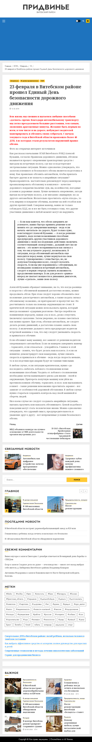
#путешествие (23, 614)
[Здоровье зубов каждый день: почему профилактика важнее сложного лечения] (55, 462)
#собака (71, 614)
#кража (56, 604)
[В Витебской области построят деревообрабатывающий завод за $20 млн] (13, 686)
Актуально (14, 81)
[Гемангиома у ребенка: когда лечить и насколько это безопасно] (54, 686)
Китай (28, 624)
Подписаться (88, 21)
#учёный (71, 619)
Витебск (18, 624)
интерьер (48, 624)
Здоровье (68, 680)
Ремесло (67, 717)
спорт (70, 624)
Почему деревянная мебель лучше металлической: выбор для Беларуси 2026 (72, 727)
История (26, 718)
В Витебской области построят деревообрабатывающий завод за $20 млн (40, 528)
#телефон (36, 619)
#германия (31, 599)
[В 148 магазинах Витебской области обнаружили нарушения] (13, 504)
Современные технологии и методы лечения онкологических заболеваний (44, 650)
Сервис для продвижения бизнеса (22, 655)
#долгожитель (75, 599)
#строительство (12, 619)
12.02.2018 (15, 109)
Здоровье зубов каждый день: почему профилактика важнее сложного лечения (74, 465)
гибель (37, 624)
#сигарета (59, 614)
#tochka (19, 593)
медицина (59, 624)
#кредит (66, 604)
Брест (8, 624)
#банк (50, 593)
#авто (28, 593)
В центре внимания (30, 500)
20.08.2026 (29, 730)
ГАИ (42, 81)
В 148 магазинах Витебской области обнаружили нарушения (34, 538)
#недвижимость (23, 609)
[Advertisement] (46, 42)
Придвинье (46, 7)
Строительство (70, 503)
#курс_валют (79, 604)
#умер (61, 619)
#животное (10, 604)
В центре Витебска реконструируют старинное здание (33, 724)
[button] (3, 21)
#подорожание (71, 609)
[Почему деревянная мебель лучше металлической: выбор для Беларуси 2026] (54, 724)
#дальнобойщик (47, 599)
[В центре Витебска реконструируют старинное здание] (13, 724)
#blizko (9, 593)
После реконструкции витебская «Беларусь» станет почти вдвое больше (74, 711)
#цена (81, 619)
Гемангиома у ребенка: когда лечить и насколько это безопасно (36, 533)
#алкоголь (39, 593)
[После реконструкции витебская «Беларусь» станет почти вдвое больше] (55, 504)
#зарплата (23, 604)
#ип (47, 604)
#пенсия (57, 609)
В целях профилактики (29, 81)
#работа (36, 614)
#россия (47, 614)
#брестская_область (14, 599)
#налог (9, 609)
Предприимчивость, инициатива (77, 500)
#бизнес (73, 593)
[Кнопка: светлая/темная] (78, 21)
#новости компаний (41, 609)
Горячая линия (28, 503)
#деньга (62, 599)
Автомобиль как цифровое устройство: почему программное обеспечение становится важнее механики (33, 466)
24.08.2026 (70, 694)
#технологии (49, 619)
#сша (25, 619)
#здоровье (37, 604)
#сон (81, 614)
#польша (10, 614)
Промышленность (29, 680)
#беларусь (61, 593)
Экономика (38, 503)
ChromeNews (55, 739)
